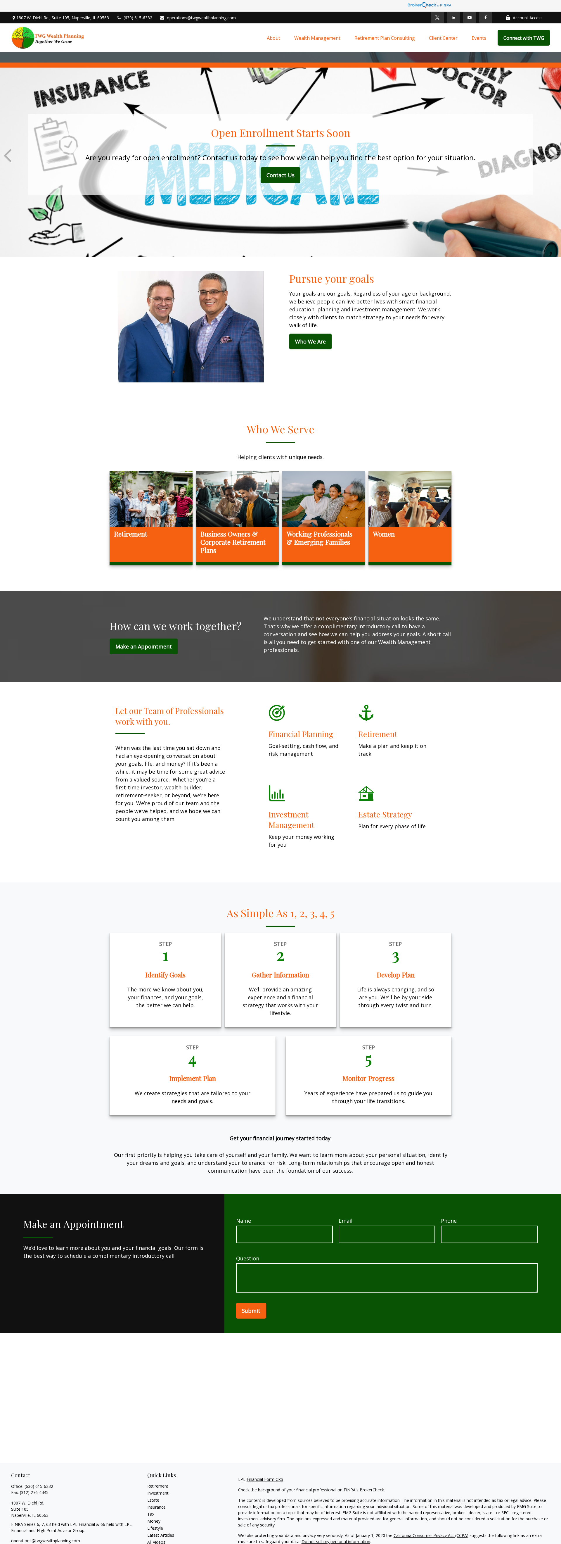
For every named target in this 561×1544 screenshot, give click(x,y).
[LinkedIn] (453, 17)
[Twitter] (437, 17)
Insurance (156, 1507)
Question (247, 1258)
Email (345, 1220)
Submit (251, 1310)
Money (153, 1521)
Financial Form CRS (265, 1479)
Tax (150, 1514)
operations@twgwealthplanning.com (201, 17)
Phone (449, 1220)
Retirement (157, 1486)
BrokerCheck (372, 1490)
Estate (153, 1500)
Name (243, 1220)
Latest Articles (160, 1535)
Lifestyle (155, 1528)
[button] (273, 38)
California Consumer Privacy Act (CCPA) (431, 1535)
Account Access (528, 17)
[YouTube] (469, 17)
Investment (158, 1493)
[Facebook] (485, 17)
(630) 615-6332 (138, 17)
